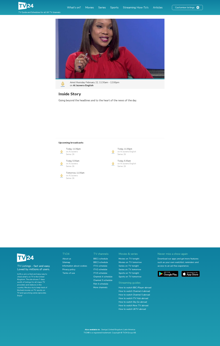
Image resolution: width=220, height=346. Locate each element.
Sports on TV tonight (129, 273)
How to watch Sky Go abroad (133, 302)
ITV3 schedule (100, 273)
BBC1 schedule (100, 258)
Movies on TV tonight (129, 258)
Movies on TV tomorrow (130, 262)
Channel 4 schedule (102, 276)
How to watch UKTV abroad (132, 309)
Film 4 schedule (100, 283)
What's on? (74, 7)
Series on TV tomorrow (130, 269)
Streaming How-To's (135, 7)
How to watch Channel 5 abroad (134, 294)
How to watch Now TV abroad (133, 305)
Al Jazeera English (83, 85)
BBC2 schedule (100, 262)
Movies (89, 7)
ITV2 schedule (100, 269)
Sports (114, 7)
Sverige (104, 329)
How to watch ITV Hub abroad (133, 298)
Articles (158, 7)
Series (102, 7)
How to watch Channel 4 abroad (134, 291)
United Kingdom (115, 329)
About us (66, 258)
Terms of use (68, 273)
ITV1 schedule (100, 265)
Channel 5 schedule (102, 280)
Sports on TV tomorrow (130, 276)
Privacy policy (68, 269)
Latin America (129, 329)
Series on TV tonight (129, 265)
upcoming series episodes (35, 293)
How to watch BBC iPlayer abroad (135, 287)
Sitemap (66, 262)
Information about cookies (74, 265)
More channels (100, 287)
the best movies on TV (26, 290)
